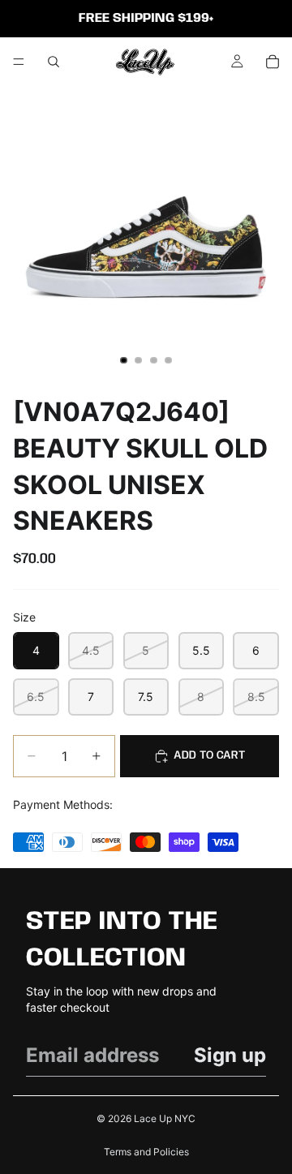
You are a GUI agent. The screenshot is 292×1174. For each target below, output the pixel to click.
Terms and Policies (146, 1152)
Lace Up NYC (164, 1118)
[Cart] (272, 62)
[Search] (53, 62)
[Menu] (18, 61)
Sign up (230, 1055)
